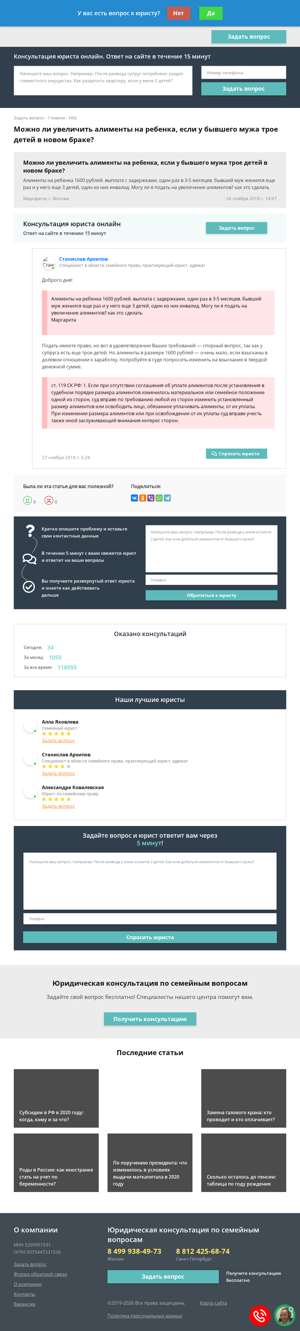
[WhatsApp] (159, 498)
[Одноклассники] (142, 498)
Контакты (24, 1294)
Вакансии (24, 1304)
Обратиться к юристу (211, 595)
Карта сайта (213, 1303)
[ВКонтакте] (134, 498)
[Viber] (150, 498)
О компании (28, 1284)
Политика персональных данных (145, 1316)
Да (211, 13)
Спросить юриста (239, 453)
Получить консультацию (150, 1019)
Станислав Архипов (83, 259)
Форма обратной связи (40, 1274)
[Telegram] (167, 498)
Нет (178, 13)
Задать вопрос (249, 36)
